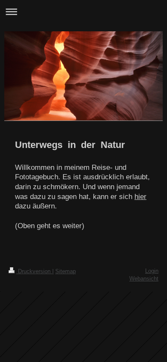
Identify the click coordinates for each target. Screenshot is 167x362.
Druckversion (34, 271)
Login (151, 271)
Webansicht (143, 278)
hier (140, 197)
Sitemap (65, 271)
